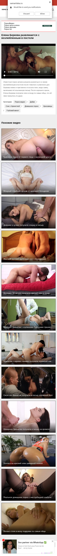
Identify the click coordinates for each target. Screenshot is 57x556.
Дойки (32, 102)
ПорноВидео (9, 23)
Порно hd (8, 29)
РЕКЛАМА (47, 26)
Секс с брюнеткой (13, 106)
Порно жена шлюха (12, 25)
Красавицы (47, 106)
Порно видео (20, 102)
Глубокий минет (13, 111)
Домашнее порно (31, 106)
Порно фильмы (10, 27)
